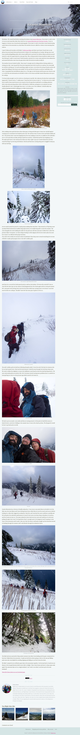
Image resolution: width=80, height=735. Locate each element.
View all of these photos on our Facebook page (13, 672)
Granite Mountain (36, 39)
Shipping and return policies (39, 729)
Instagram (67, 99)
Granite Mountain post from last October (37, 41)
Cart (56, 729)
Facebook (65, 99)
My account (50, 729)
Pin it (31, 678)
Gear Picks (22, 2)
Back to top (53, 733)
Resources (28, 729)
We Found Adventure (2, 2)
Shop (36, 2)
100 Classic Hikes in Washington (67, 84)
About (15, 2)
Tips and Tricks (29, 2)
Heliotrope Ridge (27, 50)
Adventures (9, 2)
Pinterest (70, 99)
